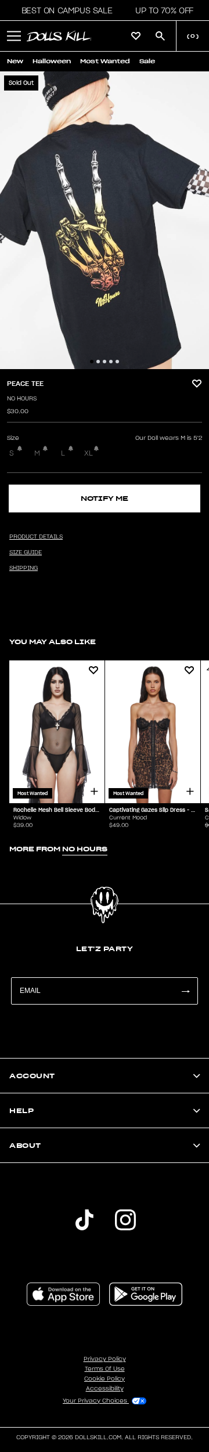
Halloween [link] (52, 61)
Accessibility (105, 1389)
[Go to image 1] (91, 361)
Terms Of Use (105, 1369)
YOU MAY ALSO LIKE (52, 641)
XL (88, 453)
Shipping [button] (23, 568)
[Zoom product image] (104, 220)
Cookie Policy (104, 1379)
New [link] (15, 61)
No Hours (22, 399)
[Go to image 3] (104, 361)
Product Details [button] (36, 537)
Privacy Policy (105, 1359)
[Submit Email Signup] (185, 990)
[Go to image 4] (111, 361)
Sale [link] (147, 61)
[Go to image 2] (98, 361)
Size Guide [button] (25, 552)
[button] (63, 10)
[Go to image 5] (117, 361)
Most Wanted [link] (105, 61)
